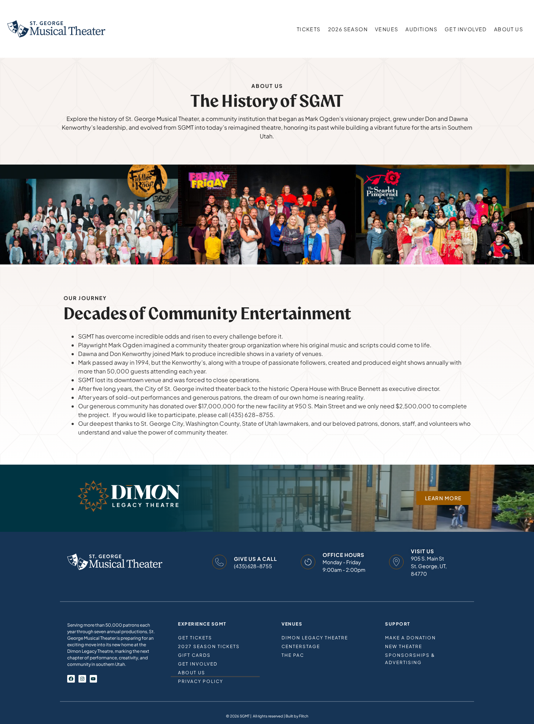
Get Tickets (195, 637)
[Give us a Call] (219, 562)
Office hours (343, 554)
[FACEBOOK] (71, 679)
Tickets (309, 29)
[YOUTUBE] (93, 679)
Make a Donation (410, 637)
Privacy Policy (200, 681)
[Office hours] (308, 562)
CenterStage (301, 646)
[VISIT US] (396, 562)
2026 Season (348, 29)
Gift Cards (194, 655)
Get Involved (466, 29)
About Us (508, 29)
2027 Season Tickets (209, 646)
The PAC (293, 655)
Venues (386, 29)
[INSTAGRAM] (82, 679)
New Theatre (403, 646)
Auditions (421, 29)
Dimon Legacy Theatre (315, 637)
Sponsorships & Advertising (410, 658)
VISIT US (422, 551)
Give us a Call (255, 558)
